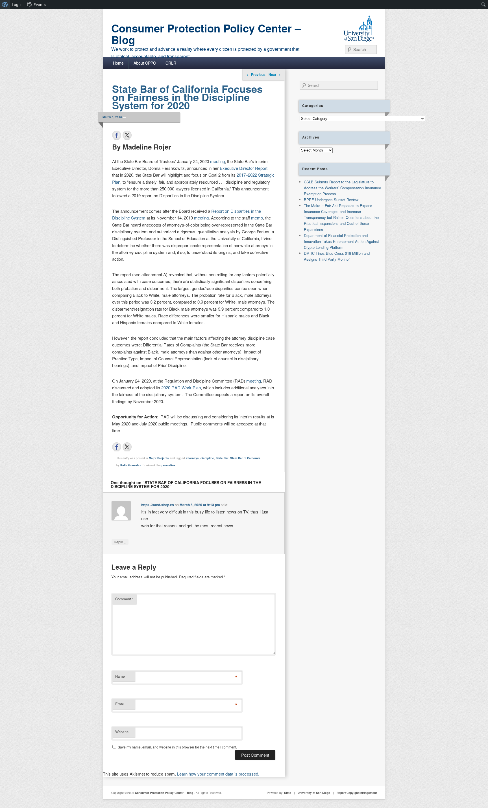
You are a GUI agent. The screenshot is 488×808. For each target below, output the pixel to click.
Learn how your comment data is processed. (218, 774)
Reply (120, 541)
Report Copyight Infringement (357, 793)
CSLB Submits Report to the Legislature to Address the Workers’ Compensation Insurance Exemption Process (342, 187)
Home (118, 63)
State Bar (222, 458)
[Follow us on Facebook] (116, 446)
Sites (287, 793)
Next (274, 74)
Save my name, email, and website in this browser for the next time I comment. (177, 747)
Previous (256, 74)
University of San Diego (314, 793)
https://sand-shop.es (157, 504)
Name (120, 676)
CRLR (170, 63)
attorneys (192, 458)
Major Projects (159, 458)
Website (121, 731)
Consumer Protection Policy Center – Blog (206, 33)
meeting (217, 161)
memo (257, 218)
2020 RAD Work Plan (181, 387)
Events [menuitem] (40, 4)
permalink (168, 465)
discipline (207, 458)
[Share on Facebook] (116, 135)
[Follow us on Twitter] (127, 446)
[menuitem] (5, 4)
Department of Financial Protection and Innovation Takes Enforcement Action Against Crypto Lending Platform (341, 241)
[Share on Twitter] (127, 135)
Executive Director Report (243, 168)
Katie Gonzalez (130, 465)
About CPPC (145, 63)
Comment (124, 598)
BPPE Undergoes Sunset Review (331, 199)
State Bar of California (245, 458)
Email (120, 703)
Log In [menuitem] (17, 4)
